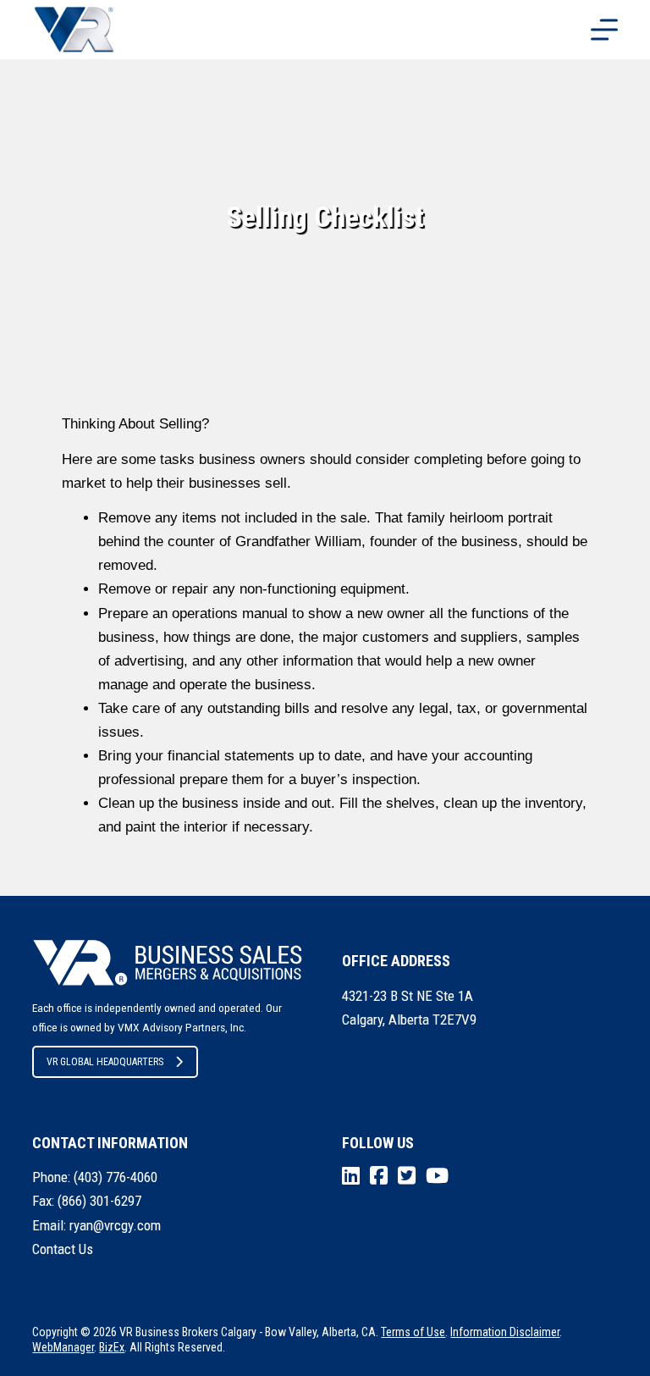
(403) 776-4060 (115, 1177)
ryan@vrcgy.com (115, 1225)
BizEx (111, 1347)
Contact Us (62, 1249)
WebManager (63, 1347)
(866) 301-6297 (99, 1200)
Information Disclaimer (504, 1332)
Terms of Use (413, 1332)
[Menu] (604, 29)
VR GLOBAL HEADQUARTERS (105, 1062)
